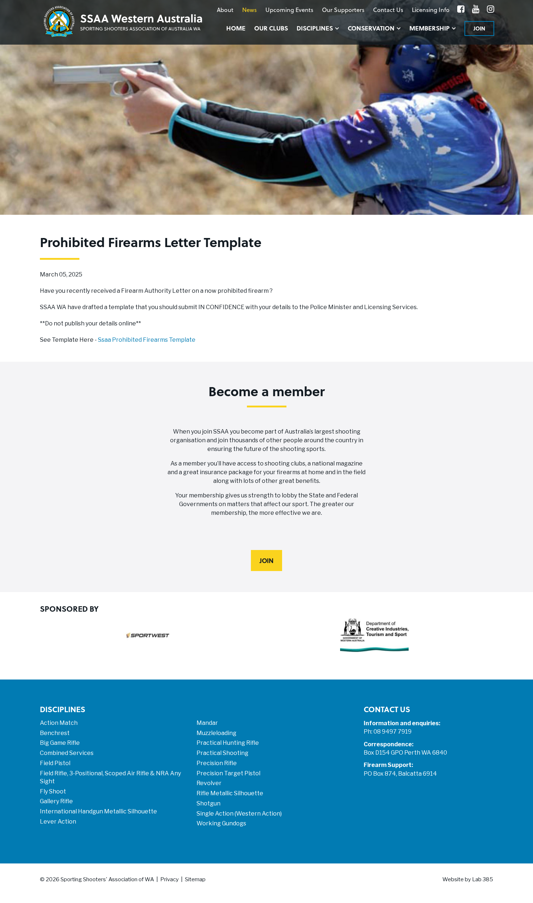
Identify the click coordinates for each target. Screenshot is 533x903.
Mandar (207, 722)
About (225, 9)
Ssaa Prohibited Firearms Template (146, 339)
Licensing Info (431, 9)
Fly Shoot (53, 791)
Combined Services (67, 753)
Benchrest (55, 733)
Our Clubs (271, 28)
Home (235, 28)
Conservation (371, 28)
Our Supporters (343, 9)
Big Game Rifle (60, 742)
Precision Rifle (217, 763)
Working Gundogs (221, 823)
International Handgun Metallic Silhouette (98, 811)
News (249, 9)
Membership (429, 28)
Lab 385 (482, 879)
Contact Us (388, 9)
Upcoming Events (289, 9)
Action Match (59, 722)
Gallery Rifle (56, 801)
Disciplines (315, 28)
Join (479, 28)
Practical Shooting (222, 753)
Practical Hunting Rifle (228, 742)
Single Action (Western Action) (239, 813)
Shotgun (208, 803)
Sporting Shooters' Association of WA (107, 879)
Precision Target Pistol (228, 773)
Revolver (209, 783)
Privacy (169, 879)
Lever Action (58, 821)
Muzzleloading (216, 733)
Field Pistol (55, 763)
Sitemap (195, 879)
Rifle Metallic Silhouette (230, 793)
